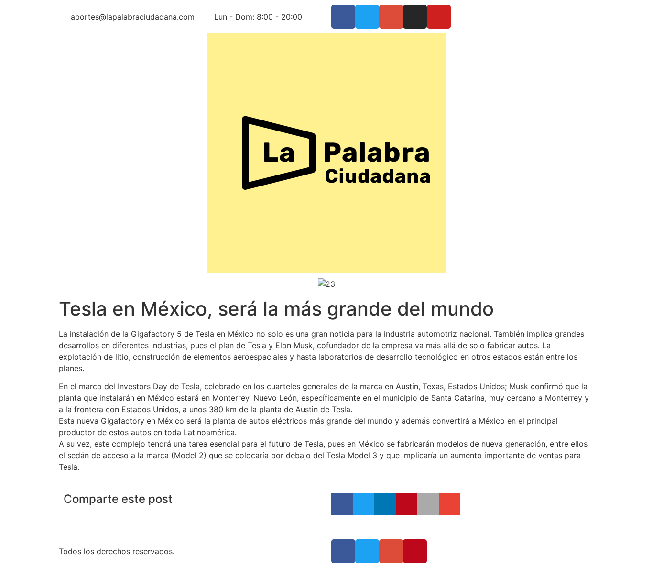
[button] (342, 504)
